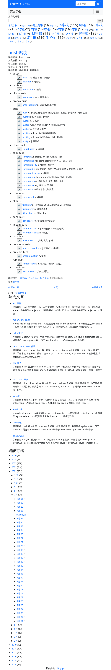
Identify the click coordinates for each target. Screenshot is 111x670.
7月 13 (20, 573)
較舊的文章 (97, 287)
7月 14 (20, 569)
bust (24, 112)
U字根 (69, 37)
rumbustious (29, 263)
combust (27, 156)
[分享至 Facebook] (59, 278)
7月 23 (20, 534)
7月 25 (20, 526)
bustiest (26, 133)
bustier (26, 128)
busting (26, 137)
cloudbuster (28, 148)
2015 (14, 660)
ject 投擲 (17, 303)
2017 (14, 652)
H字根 (73, 29)
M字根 (37, 33)
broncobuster (29, 104)
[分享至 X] (56, 278)
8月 (16, 490)
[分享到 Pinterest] (61, 278)
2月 (16, 640)
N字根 (56, 33)
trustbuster (28, 271)
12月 (16, 475)
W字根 (93, 38)
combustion (28, 181)
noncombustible (30, 248)
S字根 (31, 37)
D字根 (21, 29)
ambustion (28, 89)
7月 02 (20, 617)
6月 (16, 624)
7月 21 (20, 542)
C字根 (98, 25)
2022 (14, 467)
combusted (28, 160)
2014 (14, 664)
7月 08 (20, 593)
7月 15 (20, 565)
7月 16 (20, 561)
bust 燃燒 (17, 52)
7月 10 (20, 585)
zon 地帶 (17, 362)
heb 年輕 (17, 422)
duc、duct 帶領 (20, 379)
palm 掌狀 (18, 333)
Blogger (61, 668)
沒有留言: (45, 277)
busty (25, 141)
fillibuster (27, 213)
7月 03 (20, 613)
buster (25, 124)
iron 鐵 (16, 396)
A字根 (64, 25)
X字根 (10, 41)
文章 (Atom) (21, 292)
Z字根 (27, 41)
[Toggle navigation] (97, 11)
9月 (16, 487)
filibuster (27, 204)
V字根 (80, 38)
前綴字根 (26, 25)
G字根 (60, 29)
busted (26, 116)
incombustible (29, 228)
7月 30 (20, 502)
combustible (28, 168)
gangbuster (28, 220)
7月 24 (20, 530)
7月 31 (20, 498)
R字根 (17, 38)
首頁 (55, 287)
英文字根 (15, 11)
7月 (16, 494)
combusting (28, 177)
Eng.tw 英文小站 (20, 4)
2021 (14, 471)
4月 (16, 632)
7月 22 (20, 538)
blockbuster (28, 97)
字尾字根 (12, 25)
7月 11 (20, 581)
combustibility (29, 164)
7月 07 (20, 597)
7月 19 (20, 550)
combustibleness (31, 173)
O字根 (69, 33)
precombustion (30, 255)
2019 (14, 644)
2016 (14, 656)
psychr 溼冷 (19, 435)
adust (25, 77)
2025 (14, 459)
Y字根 (19, 41)
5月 (16, 628)
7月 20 (20, 546)
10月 (16, 483)
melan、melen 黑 (21, 319)
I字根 (85, 29)
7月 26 (20, 522)
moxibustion (28, 240)
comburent (28, 197)
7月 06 (20, 601)
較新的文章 (13, 287)
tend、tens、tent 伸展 (24, 346)
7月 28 (20, 510)
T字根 (51, 37)
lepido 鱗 (17, 409)
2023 (14, 463)
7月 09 (20, 589)
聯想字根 (53, 25)
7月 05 (20, 605)
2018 (14, 648)
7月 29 (20, 506)
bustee (26, 120)
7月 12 (20, 577)
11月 (16, 479)
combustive (28, 185)
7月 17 (20, 557)
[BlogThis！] (53, 278)
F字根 (46, 29)
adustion (27, 81)
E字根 (34, 29)
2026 (14, 455)
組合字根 (38, 25)
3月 (16, 636)
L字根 (22, 33)
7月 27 (20, 518)
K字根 (11, 33)
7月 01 (20, 621)
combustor (28, 189)
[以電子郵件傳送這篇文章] (51, 278)
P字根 (83, 33)
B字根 (82, 25)
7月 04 (20, 609)
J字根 (95, 29)
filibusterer (28, 208)
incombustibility (30, 232)
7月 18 (20, 553)
